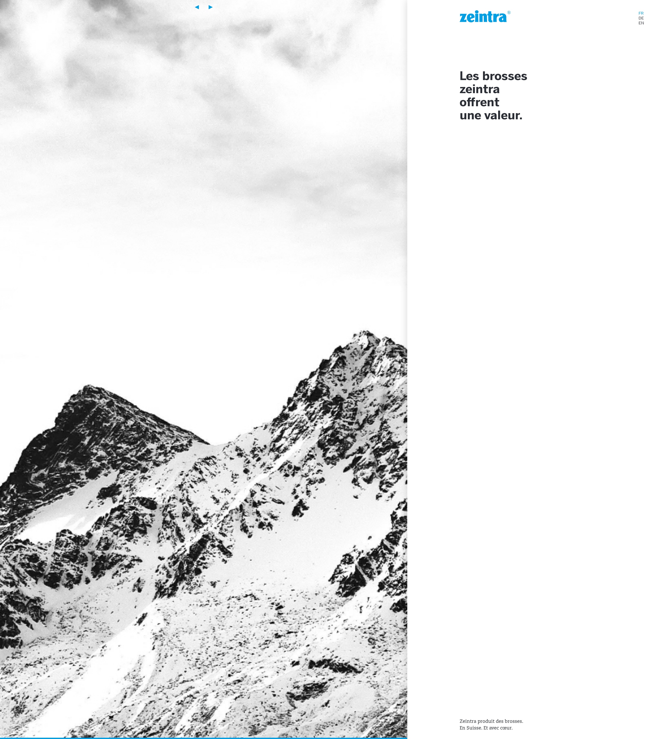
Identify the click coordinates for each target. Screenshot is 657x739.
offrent (479, 103)
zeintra (480, 89)
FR (641, 13)
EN (641, 23)
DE (641, 18)
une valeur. (491, 116)
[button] (197, 7)
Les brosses (493, 76)
